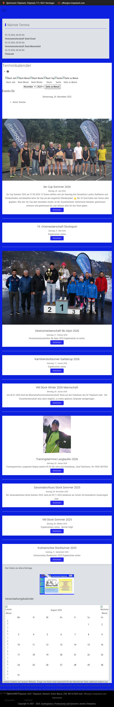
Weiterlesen (57, 210)
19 (47, 654)
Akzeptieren (10, 700)
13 (61, 644)
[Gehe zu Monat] (70, 78)
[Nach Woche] (37, 78)
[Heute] (49, 78)
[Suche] (58, 78)
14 (75, 644)
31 (19, 675)
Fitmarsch (9, 54)
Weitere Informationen (52, 705)
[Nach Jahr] (11, 78)
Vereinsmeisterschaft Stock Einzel (20, 38)
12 (47, 644)
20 (61, 654)
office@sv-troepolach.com (73, 3)
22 (88, 654)
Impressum (67, 705)
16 (102, 644)
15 (88, 644)
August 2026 (56, 610)
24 (19, 665)
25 (34, 665)
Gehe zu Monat (52, 86)
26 (47, 665)
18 (34, 654)
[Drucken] (8, 71)
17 (19, 654)
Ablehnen (28, 700)
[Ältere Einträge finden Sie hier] (57, 584)
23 (102, 654)
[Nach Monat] (23, 78)
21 (75, 654)
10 (19, 644)
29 (88, 665)
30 (102, 665)
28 (75, 665)
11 (34, 644)
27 (61, 665)
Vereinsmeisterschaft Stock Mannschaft (23, 46)
